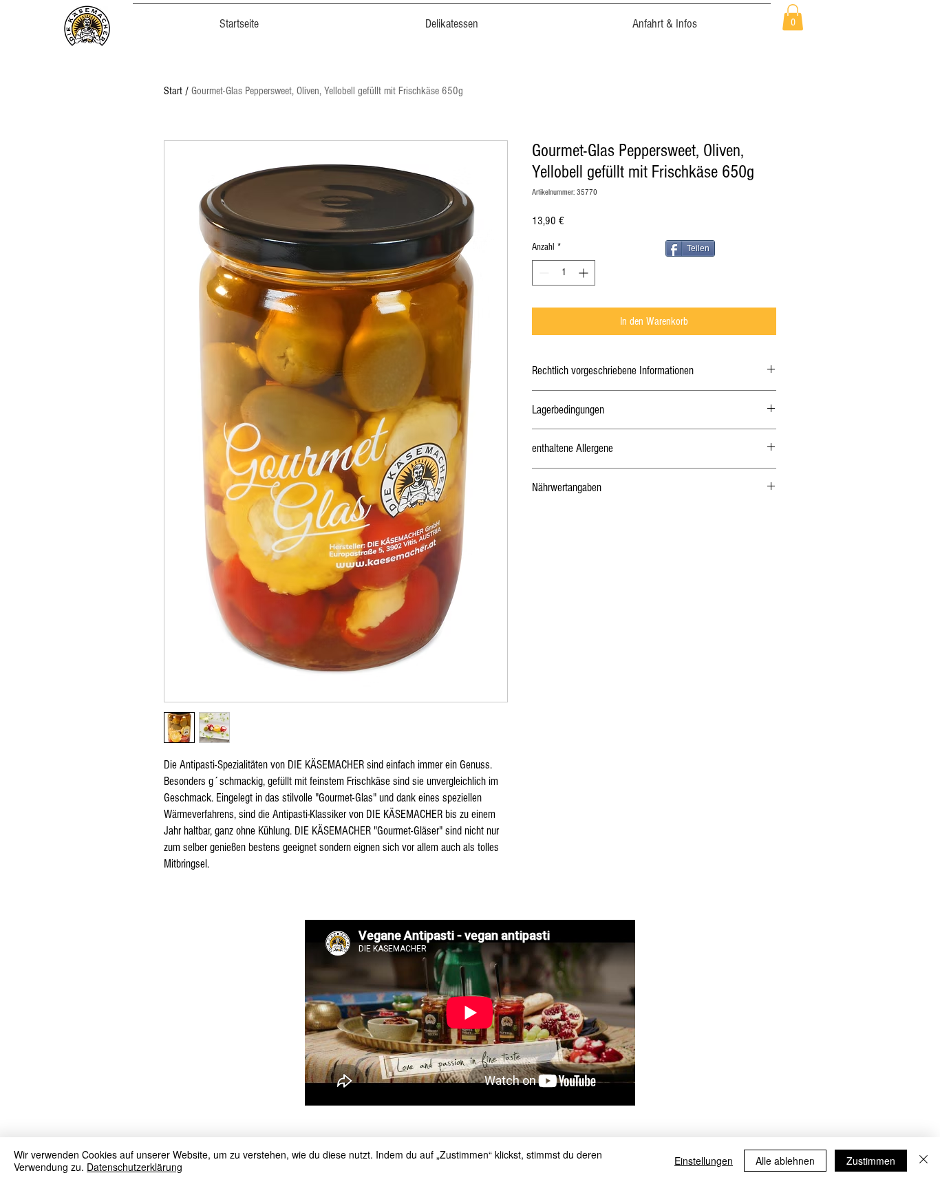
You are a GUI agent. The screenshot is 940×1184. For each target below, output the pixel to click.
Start (173, 91)
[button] (793, 17)
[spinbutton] (563, 273)
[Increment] (584, 273)
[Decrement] (542, 273)
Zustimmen (870, 1160)
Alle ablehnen (785, 1160)
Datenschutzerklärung (134, 1167)
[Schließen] (923, 1160)
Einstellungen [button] (703, 1160)
